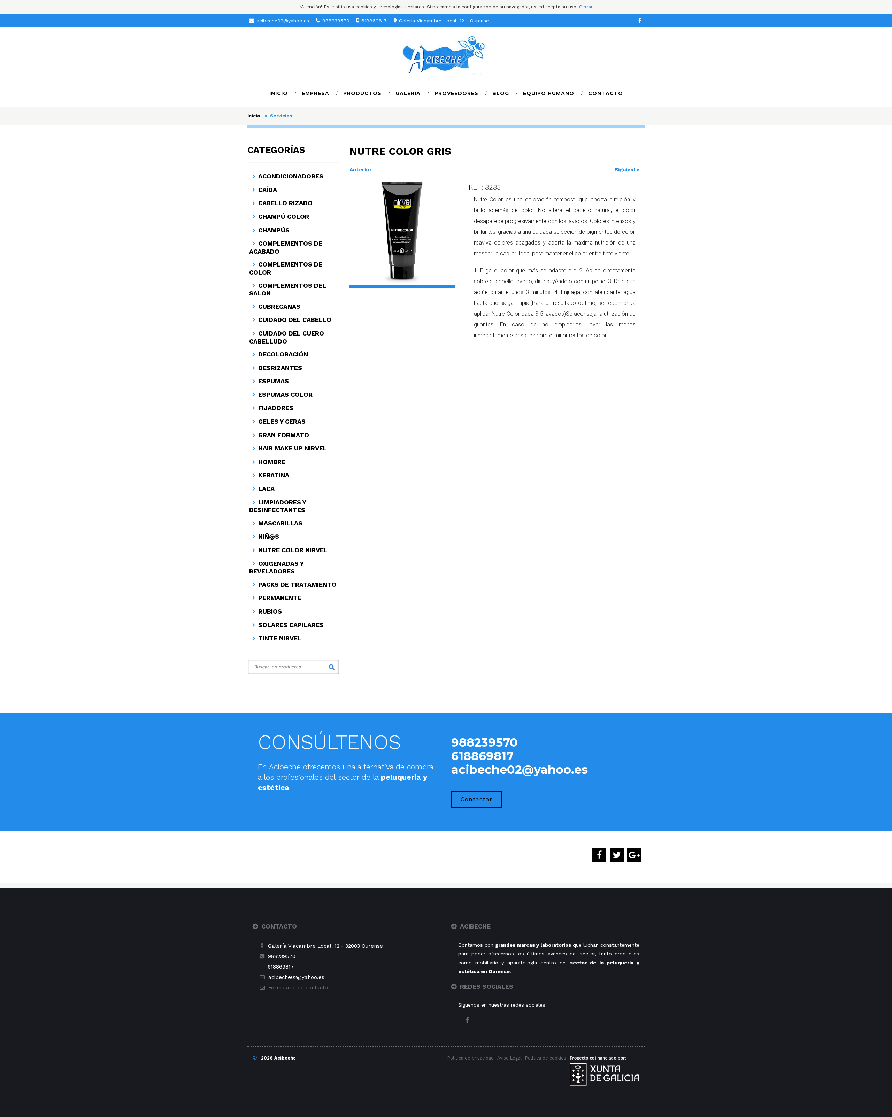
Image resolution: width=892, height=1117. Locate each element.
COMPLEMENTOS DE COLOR (285, 268)
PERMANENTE (279, 597)
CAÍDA (267, 189)
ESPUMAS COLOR (285, 394)
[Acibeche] (446, 55)
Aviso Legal (509, 1058)
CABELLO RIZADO (285, 203)
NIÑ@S (268, 536)
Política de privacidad (470, 1058)
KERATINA (273, 475)
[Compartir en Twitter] (617, 856)
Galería (408, 93)
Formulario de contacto (298, 988)
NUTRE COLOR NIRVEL (293, 550)
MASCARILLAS (280, 523)
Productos (362, 93)
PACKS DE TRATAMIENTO (297, 584)
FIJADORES (275, 407)
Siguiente (627, 170)
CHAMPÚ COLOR (283, 216)
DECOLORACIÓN (283, 354)
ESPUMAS (273, 381)
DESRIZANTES (280, 367)
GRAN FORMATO (283, 435)
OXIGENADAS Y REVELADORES (276, 567)
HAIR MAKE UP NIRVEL (292, 448)
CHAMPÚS (274, 230)
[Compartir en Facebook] (599, 856)
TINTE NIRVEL (279, 638)
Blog (500, 93)
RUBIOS (270, 611)
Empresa (315, 93)
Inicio (278, 93)
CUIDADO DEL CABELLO (294, 319)
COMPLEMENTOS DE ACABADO (285, 247)
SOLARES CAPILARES (291, 625)
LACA (266, 488)
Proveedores (456, 93)
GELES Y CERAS (282, 421)
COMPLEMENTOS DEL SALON (287, 289)
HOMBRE (271, 461)
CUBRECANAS (279, 306)
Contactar (476, 799)
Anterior (360, 170)
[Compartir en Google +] (634, 856)
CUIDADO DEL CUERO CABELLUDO (286, 337)
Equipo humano (548, 93)
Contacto (605, 93)
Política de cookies (545, 1058)
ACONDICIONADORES (290, 176)
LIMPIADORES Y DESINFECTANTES (277, 506)
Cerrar (586, 6)
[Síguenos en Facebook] (639, 20)
